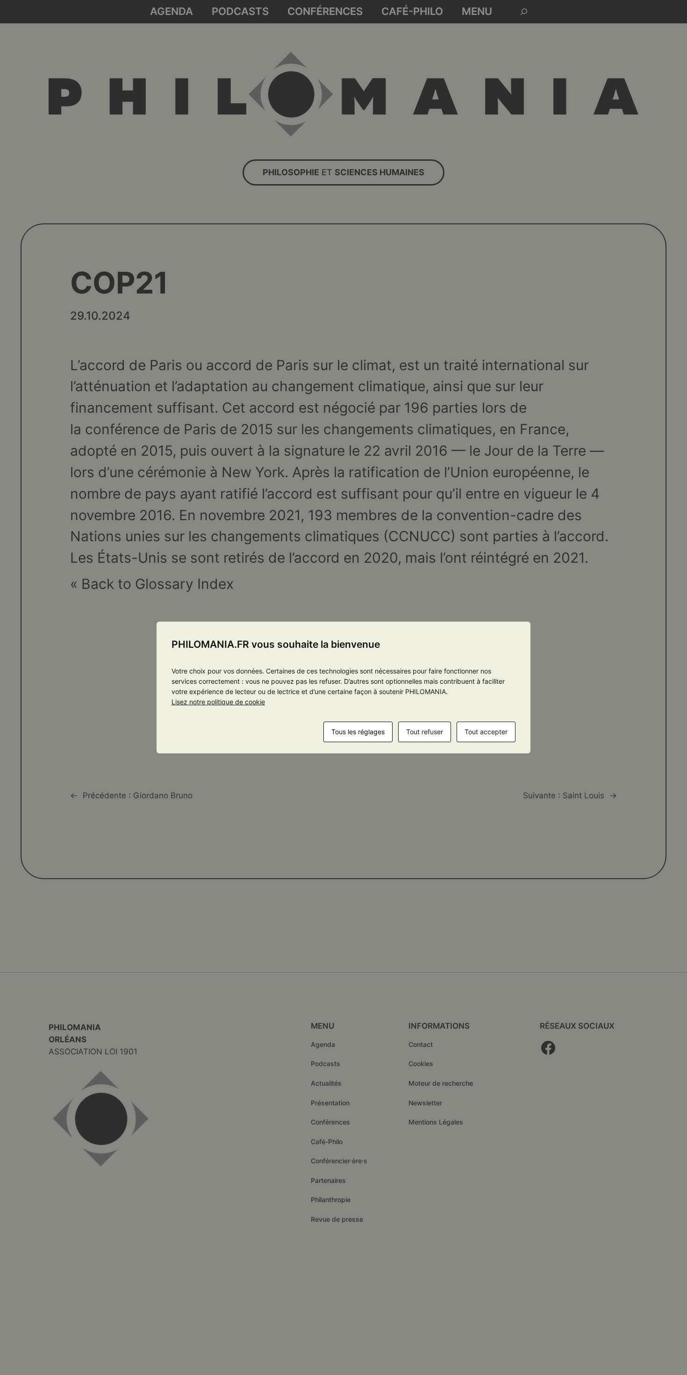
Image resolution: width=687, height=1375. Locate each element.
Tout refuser (424, 732)
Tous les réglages (358, 732)
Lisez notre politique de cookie (218, 702)
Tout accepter (486, 732)
